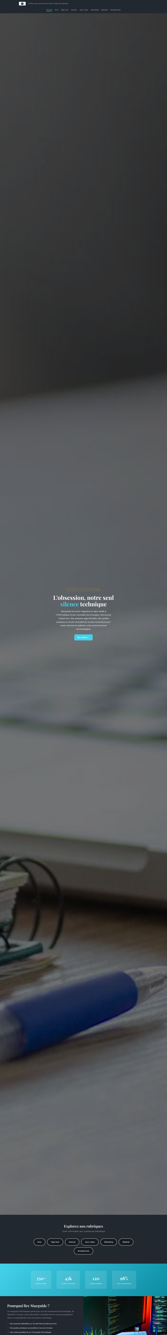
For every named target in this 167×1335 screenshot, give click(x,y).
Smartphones (115, 10)
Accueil (49, 10)
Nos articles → (83, 637)
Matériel (104, 10)
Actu (56, 10)
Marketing (95, 10)
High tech (64, 10)
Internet (74, 10)
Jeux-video (84, 10)
